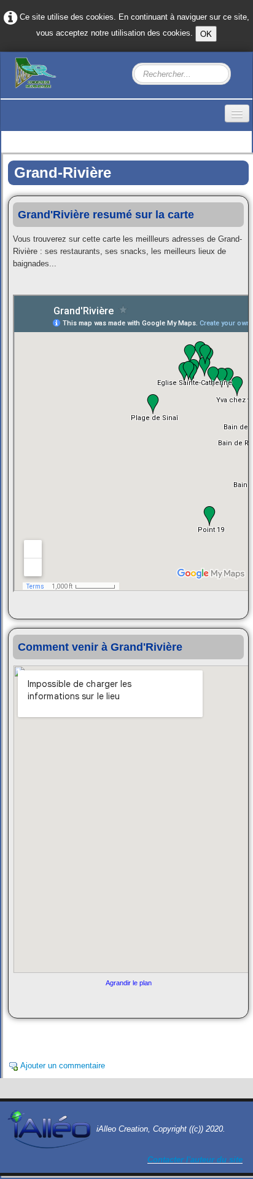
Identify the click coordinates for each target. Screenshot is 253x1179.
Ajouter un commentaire (62, 1065)
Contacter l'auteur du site (195, 1159)
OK (206, 33)
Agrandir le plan (129, 982)
